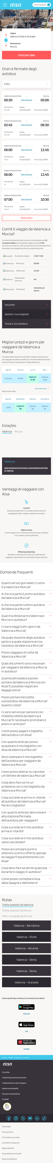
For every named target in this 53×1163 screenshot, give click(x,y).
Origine (13, 33)
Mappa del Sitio (8, 1148)
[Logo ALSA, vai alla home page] (16, 4)
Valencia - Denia (26, 959)
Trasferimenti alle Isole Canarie (14, 1077)
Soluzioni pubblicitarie (11, 1094)
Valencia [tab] (7, 431)
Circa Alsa (6, 1072)
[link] (5, 40)
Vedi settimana (41, 388)
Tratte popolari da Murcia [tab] (16, 910)
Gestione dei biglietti (10, 1088)
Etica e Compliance (9, 1159)
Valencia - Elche (27, 936)
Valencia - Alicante (26, 948)
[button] (26, 585)
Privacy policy (7, 1132)
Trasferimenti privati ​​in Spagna (14, 1083)
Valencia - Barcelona (26, 925)
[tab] (26, 585)
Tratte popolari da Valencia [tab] (17, 904)
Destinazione (15, 43)
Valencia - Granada (26, 982)
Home (4, 1057)
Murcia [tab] (18, 431)
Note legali (6, 1126)
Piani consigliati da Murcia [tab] (17, 916)
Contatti (5, 1099)
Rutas (11, 1057)
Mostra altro (26, 217)
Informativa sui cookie (11, 1137)
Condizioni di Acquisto (11, 1143)
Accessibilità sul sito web (11, 1153)
